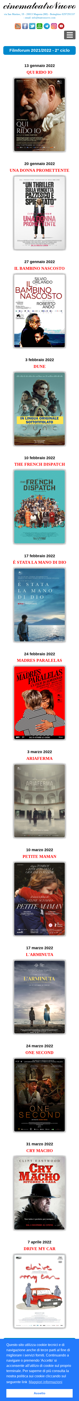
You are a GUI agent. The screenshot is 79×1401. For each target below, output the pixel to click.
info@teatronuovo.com (44, 17)
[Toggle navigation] (69, 35)
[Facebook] (25, 26)
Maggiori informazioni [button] (45, 1382)
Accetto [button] (39, 1393)
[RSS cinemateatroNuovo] (18, 26)
